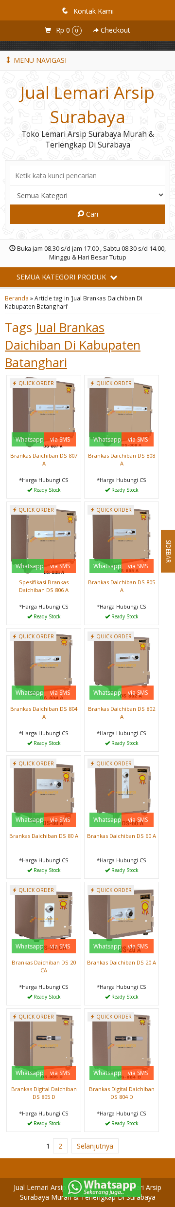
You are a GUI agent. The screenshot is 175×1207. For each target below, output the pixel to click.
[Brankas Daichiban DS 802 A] (121, 664)
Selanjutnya (95, 1146)
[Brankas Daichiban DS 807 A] (44, 411)
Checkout (114, 30)
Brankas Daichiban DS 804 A (43, 712)
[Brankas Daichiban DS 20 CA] (44, 918)
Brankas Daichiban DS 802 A (121, 712)
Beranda (17, 298)
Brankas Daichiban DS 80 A (43, 835)
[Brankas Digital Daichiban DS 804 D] (121, 1045)
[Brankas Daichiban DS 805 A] (121, 538)
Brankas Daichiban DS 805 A (121, 586)
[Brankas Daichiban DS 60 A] (121, 792)
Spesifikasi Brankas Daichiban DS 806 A (44, 586)
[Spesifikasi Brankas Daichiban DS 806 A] (44, 538)
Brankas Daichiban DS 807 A (43, 459)
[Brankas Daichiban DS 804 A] (44, 664)
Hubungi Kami (47, 490)
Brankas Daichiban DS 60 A (121, 835)
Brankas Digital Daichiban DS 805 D (44, 1092)
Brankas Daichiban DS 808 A (121, 459)
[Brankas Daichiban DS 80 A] (44, 792)
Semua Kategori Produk (62, 276)
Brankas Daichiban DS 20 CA (44, 966)
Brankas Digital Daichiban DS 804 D (122, 1092)
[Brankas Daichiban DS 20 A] (121, 918)
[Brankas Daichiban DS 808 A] (121, 411)
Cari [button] (91, 214)
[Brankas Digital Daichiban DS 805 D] (44, 1045)
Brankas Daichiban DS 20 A (121, 962)
